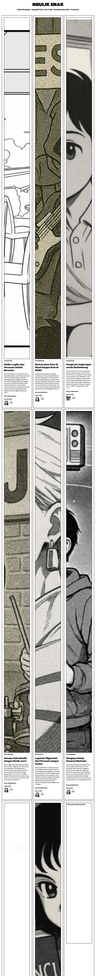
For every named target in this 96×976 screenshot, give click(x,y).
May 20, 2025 (70, 394)
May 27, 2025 (38, 395)
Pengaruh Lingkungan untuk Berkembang (78, 366)
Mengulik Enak (8, 361)
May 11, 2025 (69, 788)
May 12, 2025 (38, 791)
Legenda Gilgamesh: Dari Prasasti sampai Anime (46, 761)
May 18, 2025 (7, 786)
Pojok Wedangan (39, 361)
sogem (74, 398)
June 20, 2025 (8, 399)
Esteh (11, 402)
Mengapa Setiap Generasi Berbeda (76, 759)
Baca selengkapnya (10, 396)
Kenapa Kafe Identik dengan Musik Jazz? (15, 759)
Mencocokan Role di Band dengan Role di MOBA (46, 367)
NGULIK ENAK (48, 4)
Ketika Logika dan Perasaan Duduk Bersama (14, 367)
